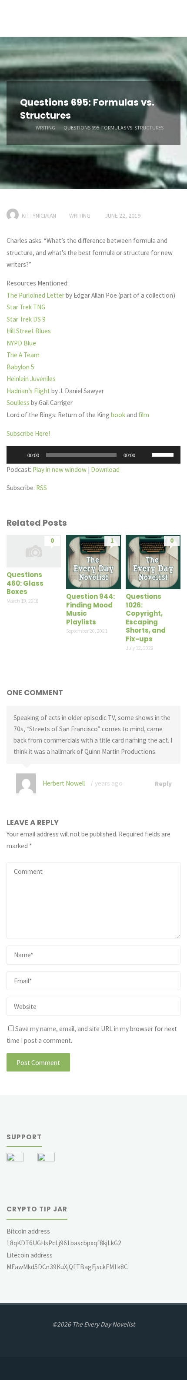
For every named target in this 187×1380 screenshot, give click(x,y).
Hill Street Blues (29, 331)
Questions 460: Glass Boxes (25, 583)
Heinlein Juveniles (31, 379)
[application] (93, 455)
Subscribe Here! (28, 433)
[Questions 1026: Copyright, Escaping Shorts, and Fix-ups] (153, 561)
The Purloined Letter (35, 295)
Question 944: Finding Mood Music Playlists (90, 609)
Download (105, 469)
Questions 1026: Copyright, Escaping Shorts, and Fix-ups (146, 618)
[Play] (17, 455)
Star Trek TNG (26, 307)
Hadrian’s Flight (28, 391)
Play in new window (60, 469)
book (118, 415)
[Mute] (144, 455)
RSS (41, 488)
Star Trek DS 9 (26, 319)
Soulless (18, 402)
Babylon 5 (20, 367)
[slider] (164, 454)
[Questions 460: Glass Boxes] (34, 550)
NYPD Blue (21, 343)
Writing (45, 127)
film (143, 415)
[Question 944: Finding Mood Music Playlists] (93, 561)
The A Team (23, 355)
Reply (163, 783)
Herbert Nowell (64, 783)
